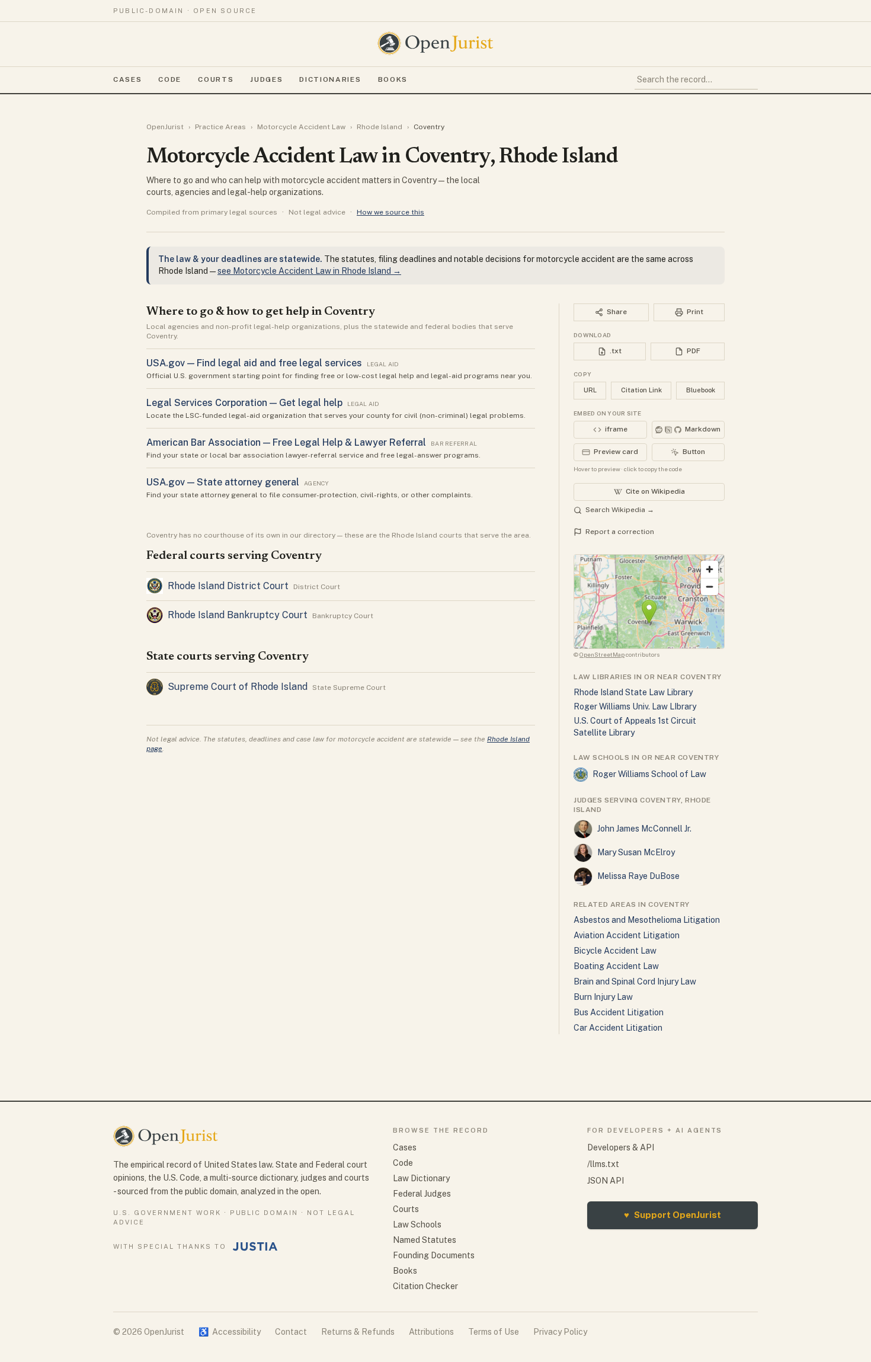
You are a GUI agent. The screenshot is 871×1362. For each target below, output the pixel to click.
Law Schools (417, 1224)
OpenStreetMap (602, 654)
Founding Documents (434, 1255)
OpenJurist (165, 127)
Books (393, 79)
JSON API (605, 1180)
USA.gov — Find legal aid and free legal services (254, 363)
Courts (215, 79)
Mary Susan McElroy (636, 852)
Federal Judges (422, 1193)
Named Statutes (424, 1240)
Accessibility (229, 1332)
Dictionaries (330, 79)
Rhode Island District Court (228, 586)
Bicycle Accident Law (615, 950)
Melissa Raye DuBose (638, 876)
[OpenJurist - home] (435, 43)
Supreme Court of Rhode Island (238, 686)
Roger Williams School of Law (649, 774)
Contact (291, 1332)
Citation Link (641, 390)
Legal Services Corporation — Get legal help (244, 402)
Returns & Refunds (358, 1332)
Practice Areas (220, 127)
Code (169, 79)
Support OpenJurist (672, 1215)
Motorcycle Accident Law (301, 127)
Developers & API (620, 1147)
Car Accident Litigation (618, 1027)
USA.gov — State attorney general (222, 482)
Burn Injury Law (603, 997)
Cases (127, 79)
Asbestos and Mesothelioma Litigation (647, 920)
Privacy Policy (560, 1332)
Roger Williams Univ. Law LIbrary (635, 706)
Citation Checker (425, 1286)
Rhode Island (379, 127)
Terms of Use (493, 1332)
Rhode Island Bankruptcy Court (238, 615)
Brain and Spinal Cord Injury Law (635, 981)
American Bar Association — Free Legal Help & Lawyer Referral (286, 442)
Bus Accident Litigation (619, 1012)
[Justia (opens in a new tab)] (255, 1246)
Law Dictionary (421, 1178)
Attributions (431, 1332)
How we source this (390, 212)
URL (590, 390)
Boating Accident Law (616, 966)
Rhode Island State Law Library (633, 692)
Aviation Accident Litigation (627, 935)
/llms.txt (603, 1164)
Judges (266, 79)
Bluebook (700, 390)
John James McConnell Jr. (644, 828)
